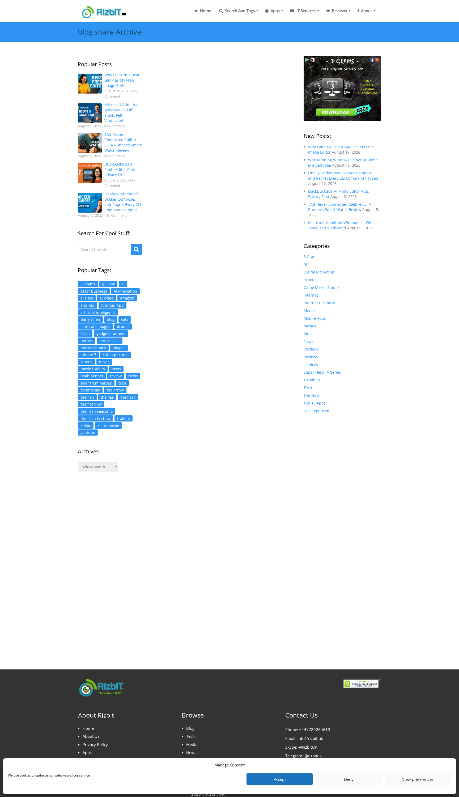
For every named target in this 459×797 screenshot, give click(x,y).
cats (124, 319)
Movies (310, 325)
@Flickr (108, 283)
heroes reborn (93, 347)
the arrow (115, 390)
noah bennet (91, 375)
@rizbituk (313, 755)
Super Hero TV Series (322, 372)
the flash (128, 397)
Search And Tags (239, 10)
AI (305, 264)
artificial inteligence (98, 312)
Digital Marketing (319, 272)
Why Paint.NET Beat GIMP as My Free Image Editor (121, 80)
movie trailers (92, 368)
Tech (308, 387)
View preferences (418, 779)
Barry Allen (90, 319)
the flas (107, 397)
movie (104, 361)
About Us (91, 736)
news (116, 368)
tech (122, 383)
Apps (275, 10)
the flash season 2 (96, 411)
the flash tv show (95, 418)
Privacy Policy (95, 744)
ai (123, 283)
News (308, 341)
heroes (86, 340)
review (116, 375)
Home (205, 10)
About (366, 10)
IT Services (305, 10)
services (311, 364)
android (87, 305)
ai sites (86, 298)
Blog (190, 728)
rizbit (133, 375)
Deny (349, 779)
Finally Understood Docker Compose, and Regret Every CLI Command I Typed (122, 201)
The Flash (312, 395)
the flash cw (91, 404)
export (309, 279)
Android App (112, 305)
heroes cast (109, 340)
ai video (106, 298)
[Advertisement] (110, 565)
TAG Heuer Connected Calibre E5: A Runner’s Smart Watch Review (123, 142)
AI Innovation (125, 291)
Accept (280, 779)
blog (110, 319)
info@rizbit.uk (310, 738)
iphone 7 (88, 354)
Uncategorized (316, 410)
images (119, 347)
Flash (85, 333)
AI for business (93, 291)
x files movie (108, 425)
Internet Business (319, 302)
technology (90, 390)
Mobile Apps (315, 318)
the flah (87, 397)
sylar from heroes (96, 383)
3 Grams (87, 283)
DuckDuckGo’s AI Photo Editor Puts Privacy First (119, 169)
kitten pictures (116, 354)
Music (309, 333)
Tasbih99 (312, 379)
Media (309, 310)
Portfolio (311, 349)
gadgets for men (111, 333)
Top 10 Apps (315, 403)
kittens (86, 361)
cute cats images (95, 326)
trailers (123, 418)
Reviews (339, 10)
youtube (87, 432)
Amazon (127, 298)
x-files (85, 425)
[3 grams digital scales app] (342, 88)
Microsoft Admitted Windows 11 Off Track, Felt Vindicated (121, 112)
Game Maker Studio (321, 287)
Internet (311, 295)
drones (123, 326)
